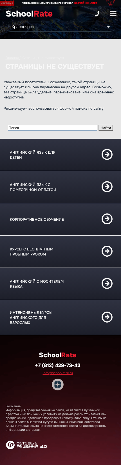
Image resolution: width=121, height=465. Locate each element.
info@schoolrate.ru (58, 373)
